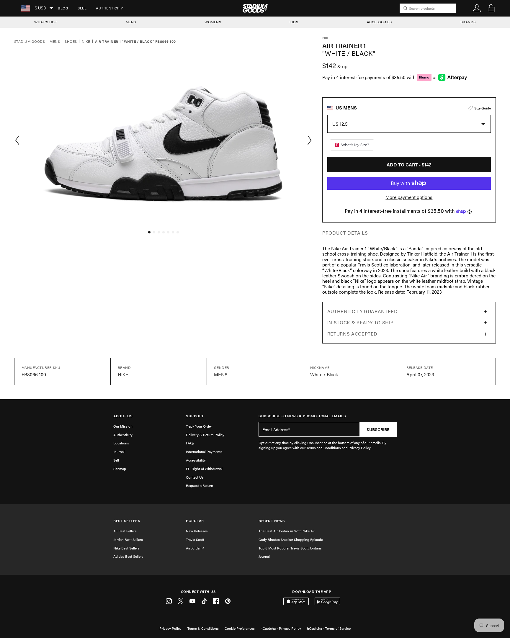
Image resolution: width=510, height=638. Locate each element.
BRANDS (468, 21)
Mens (55, 42)
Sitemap (119, 468)
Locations (121, 443)
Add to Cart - (409, 164)
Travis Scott (195, 539)
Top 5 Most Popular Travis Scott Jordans (290, 548)
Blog (63, 8)
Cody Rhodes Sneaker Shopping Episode (291, 539)
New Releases (197, 531)
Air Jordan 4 (195, 548)
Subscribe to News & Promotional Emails (302, 415)
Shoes (71, 42)
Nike (86, 42)
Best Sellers (126, 520)
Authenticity (109, 8)
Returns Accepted (352, 333)
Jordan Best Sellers (128, 539)
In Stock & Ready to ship (360, 322)
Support (195, 415)
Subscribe (378, 429)
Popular (195, 520)
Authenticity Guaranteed (362, 311)
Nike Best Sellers (126, 548)
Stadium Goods (29, 42)
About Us (123, 415)
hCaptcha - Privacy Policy (281, 628)
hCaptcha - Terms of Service (329, 628)
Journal (119, 451)
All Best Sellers (125, 531)
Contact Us (195, 477)
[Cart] (491, 8)
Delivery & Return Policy (205, 434)
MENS (131, 21)
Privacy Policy (170, 628)
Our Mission (123, 426)
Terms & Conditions (203, 628)
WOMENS (213, 21)
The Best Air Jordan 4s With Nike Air (287, 531)
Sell (82, 8)
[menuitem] (63, 8)
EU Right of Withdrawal (204, 468)
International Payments (204, 451)
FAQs (190, 443)
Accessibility (196, 460)
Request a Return (199, 485)
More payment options (408, 197)
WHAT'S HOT (45, 21)
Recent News (272, 520)
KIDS (294, 21)
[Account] (477, 8)
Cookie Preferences (240, 628)
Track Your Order (199, 426)
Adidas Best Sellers (128, 556)
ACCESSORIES (379, 21)
